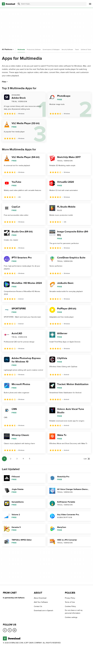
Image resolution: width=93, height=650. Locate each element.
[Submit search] (19, 4)
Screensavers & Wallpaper (51, 49)
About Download (40, 598)
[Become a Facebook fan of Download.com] (5, 630)
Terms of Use (70, 602)
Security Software (67, 49)
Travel (77, 49)
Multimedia (21, 49)
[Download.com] (8, 3)
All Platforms (7, 49)
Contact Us (38, 606)
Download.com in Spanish (43, 610)
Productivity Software (34, 49)
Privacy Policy (70, 598)
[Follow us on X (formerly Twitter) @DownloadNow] (10, 630)
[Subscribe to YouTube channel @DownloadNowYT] (14, 630)
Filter (4, 82)
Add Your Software (41, 602)
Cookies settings (71, 617)
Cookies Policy (70, 606)
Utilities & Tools (86, 49)
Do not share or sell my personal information (73, 611)
